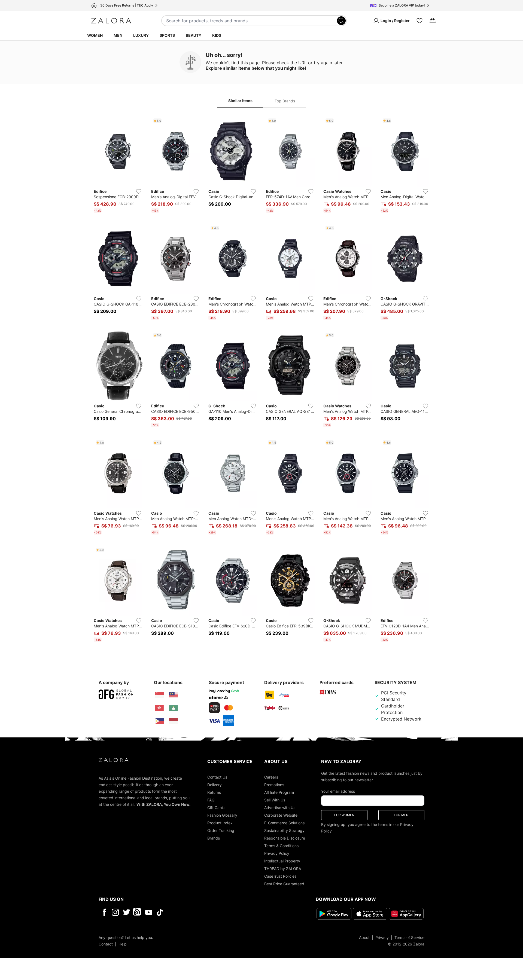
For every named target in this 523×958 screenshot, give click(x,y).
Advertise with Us (279, 807)
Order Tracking (220, 830)
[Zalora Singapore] (159, 694)
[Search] (341, 20)
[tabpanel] (261, 380)
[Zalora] (111, 20)
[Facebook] (104, 912)
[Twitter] (126, 912)
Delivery (214, 784)
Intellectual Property (282, 861)
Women (95, 35)
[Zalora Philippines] (159, 721)
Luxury (141, 35)
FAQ (211, 800)
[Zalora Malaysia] (173, 694)
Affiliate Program (279, 792)
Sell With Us (274, 800)
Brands (213, 838)
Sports (167, 35)
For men (401, 815)
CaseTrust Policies (280, 876)
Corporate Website (280, 815)
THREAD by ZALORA (282, 868)
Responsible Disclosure (284, 838)
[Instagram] (115, 912)
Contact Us (217, 777)
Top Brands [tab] (285, 101)
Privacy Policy (276, 853)
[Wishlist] (419, 20)
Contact (106, 943)
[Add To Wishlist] (138, 191)
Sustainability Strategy (284, 830)
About (364, 937)
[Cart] (432, 20)
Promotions (274, 784)
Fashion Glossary (222, 815)
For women (344, 815)
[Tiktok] (195, 912)
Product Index (220, 822)
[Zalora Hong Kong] (159, 708)
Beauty (193, 35)
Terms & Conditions (281, 845)
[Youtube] (148, 912)
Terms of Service (409, 937)
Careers (271, 777)
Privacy (382, 937)
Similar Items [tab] (240, 100)
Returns (214, 792)
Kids (216, 35)
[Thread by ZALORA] (137, 912)
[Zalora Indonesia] (173, 721)
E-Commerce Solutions (284, 822)
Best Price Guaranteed (284, 883)
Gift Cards (216, 807)
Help (122, 943)
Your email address (338, 791)
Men (118, 35)
